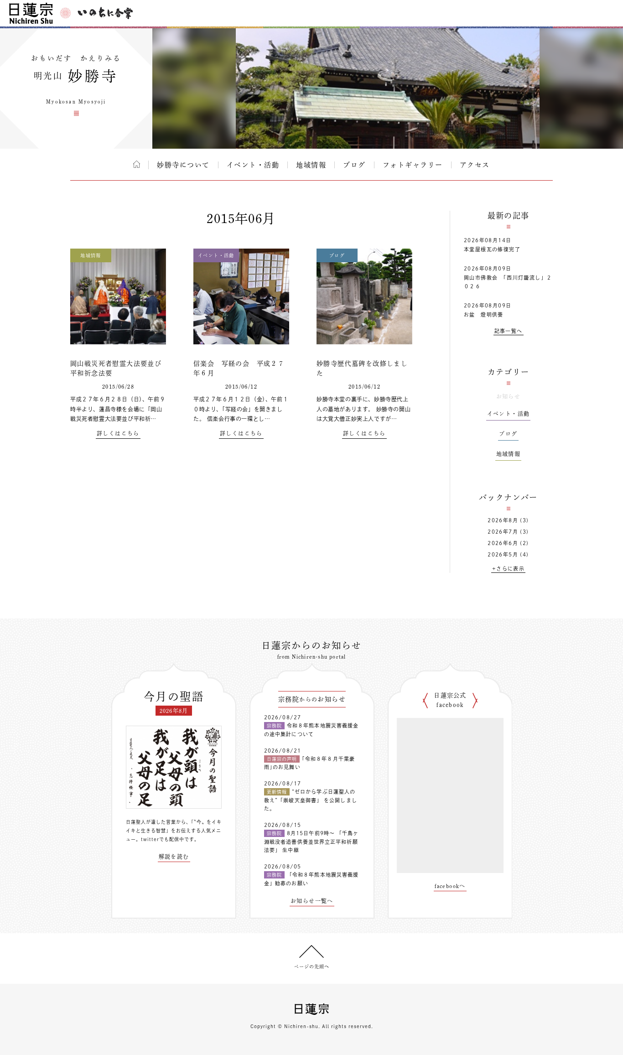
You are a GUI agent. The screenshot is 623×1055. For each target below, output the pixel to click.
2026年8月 (503, 520)
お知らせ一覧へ (312, 901)
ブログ (354, 164)
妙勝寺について (183, 164)
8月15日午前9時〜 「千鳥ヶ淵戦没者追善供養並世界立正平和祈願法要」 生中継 (311, 841)
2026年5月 (503, 554)
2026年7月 (503, 531)
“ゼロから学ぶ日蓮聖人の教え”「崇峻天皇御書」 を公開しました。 (310, 800)
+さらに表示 (508, 568)
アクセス (475, 164)
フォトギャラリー (413, 164)
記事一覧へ (508, 330)
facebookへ (450, 886)
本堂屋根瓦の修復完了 (492, 249)
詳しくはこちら (118, 433)
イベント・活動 (253, 164)
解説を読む (174, 856)
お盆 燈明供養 (484, 314)
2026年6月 (503, 543)
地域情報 (311, 164)
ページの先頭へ (311, 966)
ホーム (136, 164)
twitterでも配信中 (162, 839)
